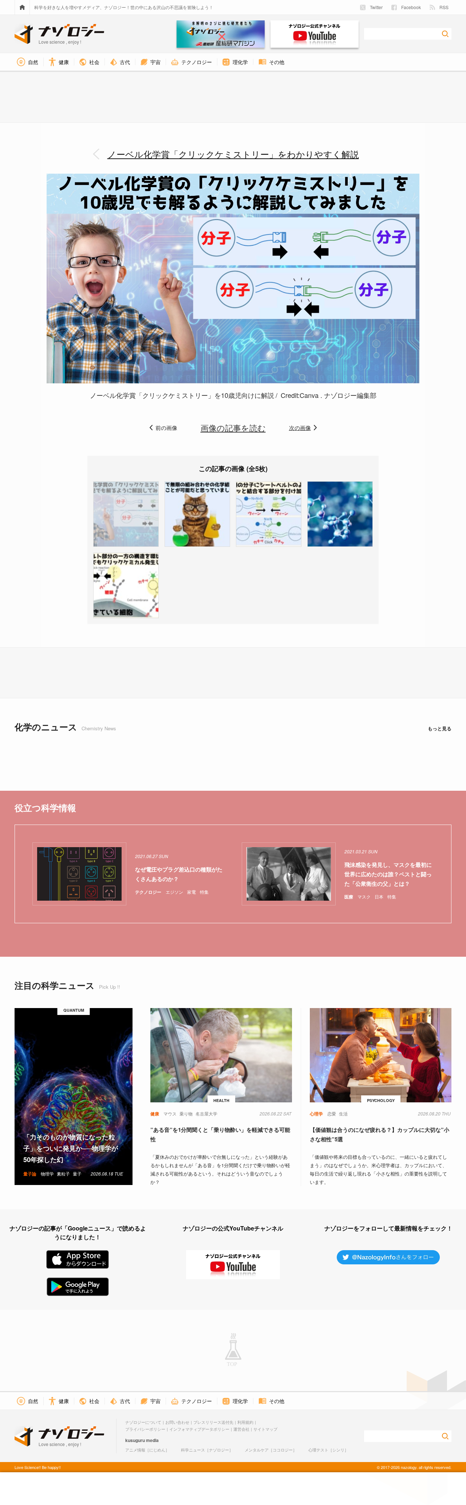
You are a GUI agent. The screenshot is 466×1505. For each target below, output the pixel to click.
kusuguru (135, 1440)
